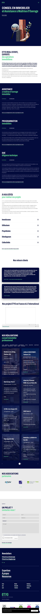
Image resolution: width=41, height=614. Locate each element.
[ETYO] (3, 2)
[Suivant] (37, 464)
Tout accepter (34, 610)
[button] (38, 2)
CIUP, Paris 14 (27, 411)
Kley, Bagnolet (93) (9, 439)
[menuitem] (3, 344)
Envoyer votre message (7, 542)
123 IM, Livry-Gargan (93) (10, 409)
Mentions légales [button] (5, 599)
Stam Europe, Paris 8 (9, 382)
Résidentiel (6, 399)
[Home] (5, 594)
